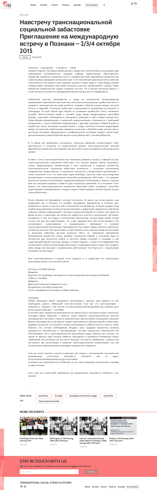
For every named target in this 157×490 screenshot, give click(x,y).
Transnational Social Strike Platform (45, 482)
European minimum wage (83, 395)
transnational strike (48, 401)
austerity (43, 395)
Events (25, 57)
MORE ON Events (32, 412)
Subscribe (91, 472)
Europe (58, 395)
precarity (108, 395)
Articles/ (24, 15)
